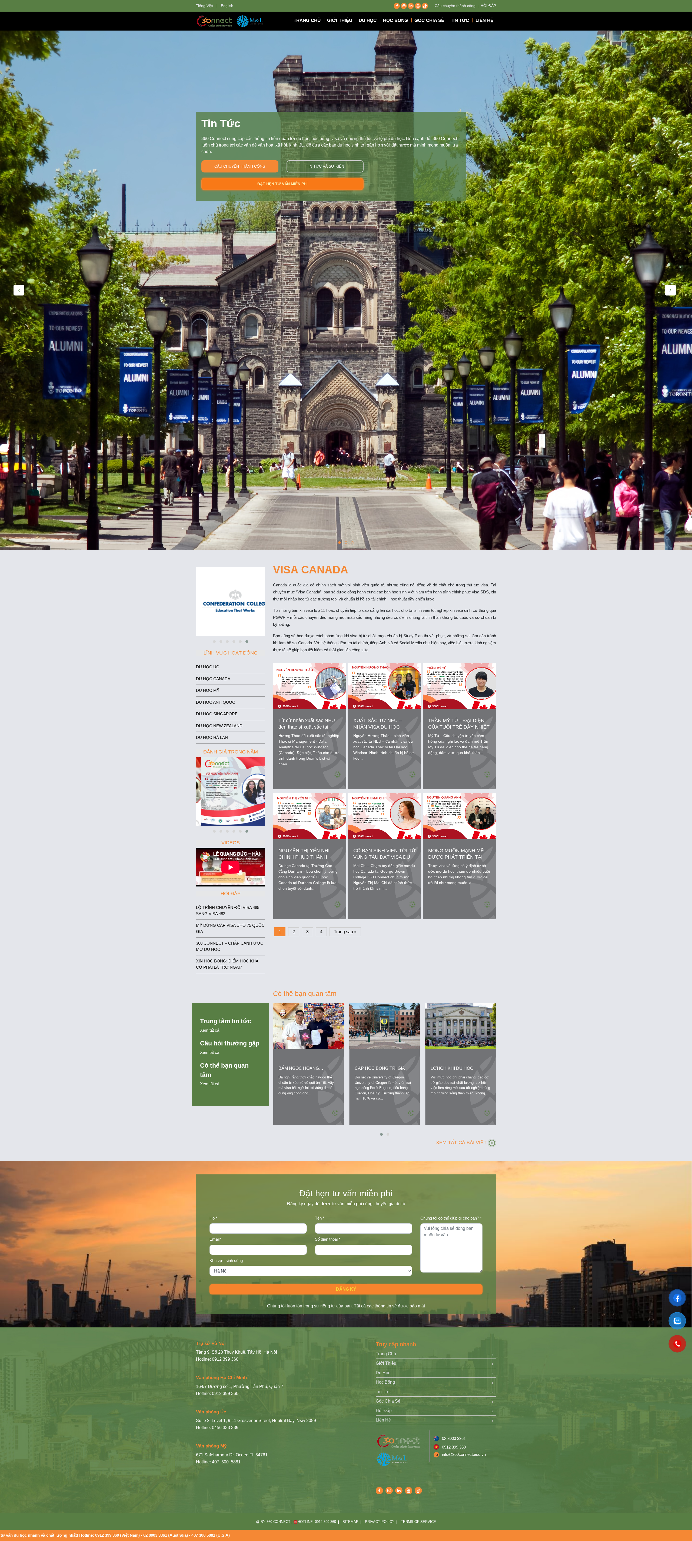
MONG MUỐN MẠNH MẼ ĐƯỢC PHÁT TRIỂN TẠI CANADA (456, 857)
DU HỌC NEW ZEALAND (219, 725)
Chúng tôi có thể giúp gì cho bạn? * (451, 1218)
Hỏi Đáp (384, 1410)
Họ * (213, 1218)
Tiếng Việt (204, 6)
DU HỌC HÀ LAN (212, 737)
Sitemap (350, 1522)
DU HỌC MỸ (207, 690)
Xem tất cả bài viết (462, 1142)
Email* (215, 1239)
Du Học (383, 1372)
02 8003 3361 (454, 1438)
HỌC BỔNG (395, 20)
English (227, 6)
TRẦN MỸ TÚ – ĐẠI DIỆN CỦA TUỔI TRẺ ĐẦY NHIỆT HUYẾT (459, 727)
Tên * (319, 1218)
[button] (339, 542)
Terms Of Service (418, 1522)
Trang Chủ (386, 1353)
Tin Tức (383, 1391)
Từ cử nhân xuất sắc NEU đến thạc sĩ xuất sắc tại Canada (306, 727)
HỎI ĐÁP (488, 6)
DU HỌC (368, 20)
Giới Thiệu (386, 1363)
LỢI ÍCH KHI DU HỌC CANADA (452, 1071)
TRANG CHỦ (307, 20)
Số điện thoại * (327, 1239)
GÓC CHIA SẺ (429, 20)
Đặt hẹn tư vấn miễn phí (282, 184)
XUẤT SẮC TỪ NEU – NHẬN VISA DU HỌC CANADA (377, 727)
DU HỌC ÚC (207, 667)
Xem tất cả (209, 1030)
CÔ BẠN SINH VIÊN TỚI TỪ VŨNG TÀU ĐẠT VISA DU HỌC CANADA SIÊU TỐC (384, 857)
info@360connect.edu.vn (464, 1454)
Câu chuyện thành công (455, 6)
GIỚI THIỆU (339, 20)
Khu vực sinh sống (226, 1260)
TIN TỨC (460, 20)
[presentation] (19, 290)
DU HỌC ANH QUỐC (215, 702)
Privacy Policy (379, 1522)
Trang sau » (345, 931)
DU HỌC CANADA (213, 678)
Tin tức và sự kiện (325, 166)
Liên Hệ (383, 1420)
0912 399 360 (454, 1447)
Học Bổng (385, 1382)
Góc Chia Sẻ (388, 1401)
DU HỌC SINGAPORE (217, 714)
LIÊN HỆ (484, 20)
